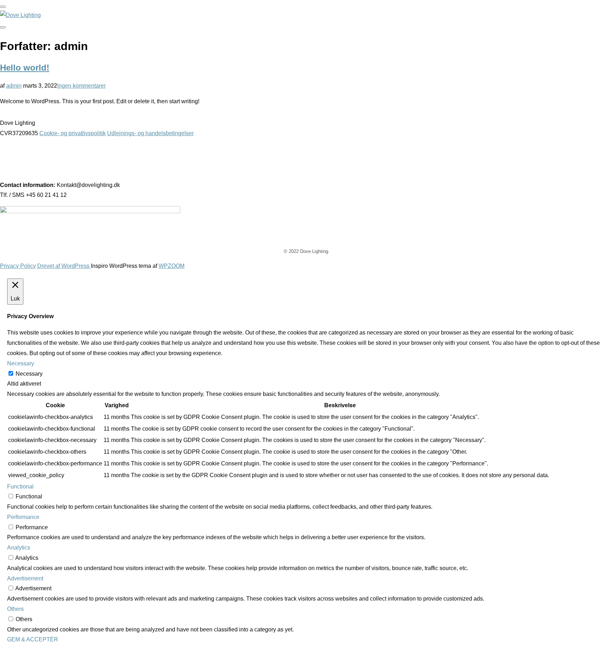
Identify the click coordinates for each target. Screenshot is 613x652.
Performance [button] (23, 517)
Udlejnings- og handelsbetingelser (150, 133)
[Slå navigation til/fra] (3, 7)
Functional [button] (20, 487)
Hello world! (24, 67)
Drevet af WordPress (64, 266)
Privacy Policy (18, 266)
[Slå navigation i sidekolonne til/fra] (3, 27)
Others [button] (15, 609)
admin (14, 86)
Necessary (29, 374)
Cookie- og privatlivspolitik (72, 133)
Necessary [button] (20, 363)
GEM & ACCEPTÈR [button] (32, 639)
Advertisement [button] (25, 578)
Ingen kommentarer (81, 86)
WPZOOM (171, 266)
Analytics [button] (18, 548)
